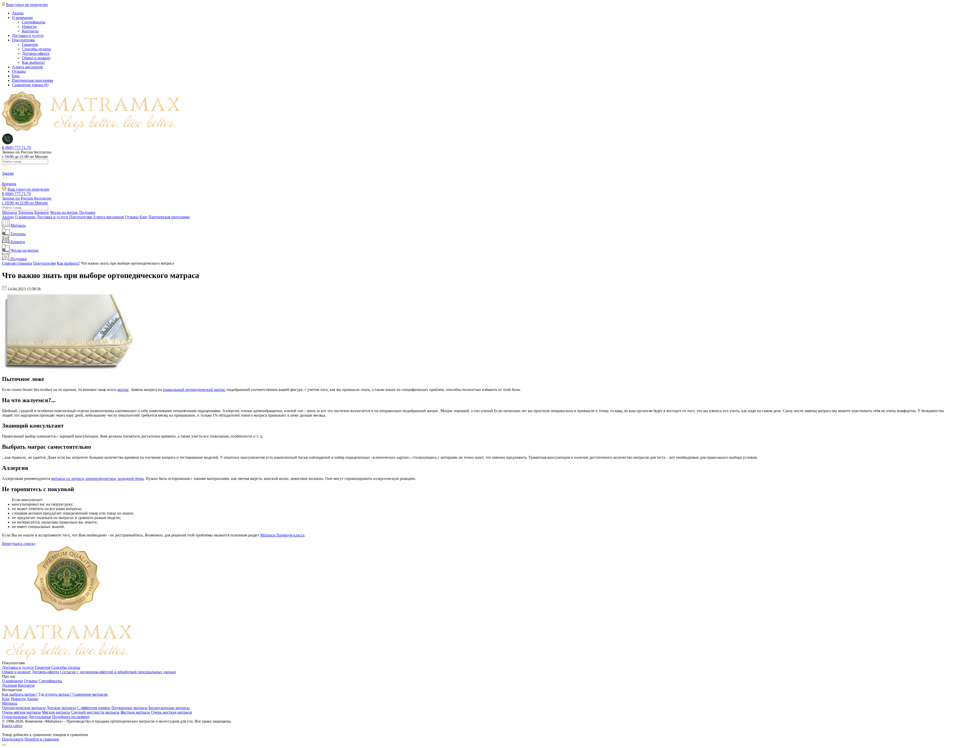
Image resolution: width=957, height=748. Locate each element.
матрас (123, 389)
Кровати (41, 212)
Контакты (30, 31)
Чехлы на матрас (64, 212)
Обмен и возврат (36, 58)
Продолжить (12, 739)
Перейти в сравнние (41, 739)
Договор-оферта (35, 53)
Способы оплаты (36, 49)
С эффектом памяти (93, 708)
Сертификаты (33, 22)
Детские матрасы (61, 708)
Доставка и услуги (28, 35)
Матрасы (9, 212)
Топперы (25, 212)
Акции (18, 13)
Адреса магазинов (27, 67)
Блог (16, 76)
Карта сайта (12, 726)
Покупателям (23, 40)
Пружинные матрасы (129, 708)
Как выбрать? (33, 62)
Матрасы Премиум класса (282, 535)
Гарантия (30, 44)
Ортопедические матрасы (24, 708)
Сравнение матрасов (90, 694)
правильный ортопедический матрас (194, 389)
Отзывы (19, 71)
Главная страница (17, 263)
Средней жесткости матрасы (95, 712)
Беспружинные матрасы (169, 708)
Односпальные (14, 717)
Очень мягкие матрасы (21, 712)
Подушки (87, 212)
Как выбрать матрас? (20, 694)
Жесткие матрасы (135, 712)
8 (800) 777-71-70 (16, 148)
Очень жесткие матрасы (171, 712)
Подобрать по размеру (71, 717)
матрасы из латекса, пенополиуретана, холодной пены (97, 478)
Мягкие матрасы (56, 712)
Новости (29, 26)
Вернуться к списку (19, 543)
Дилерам (9, 685)
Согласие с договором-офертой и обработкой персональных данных (118, 672)
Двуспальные (39, 717)
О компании (22, 17)
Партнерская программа (32, 80)
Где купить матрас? (55, 694)
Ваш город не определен (27, 4)
